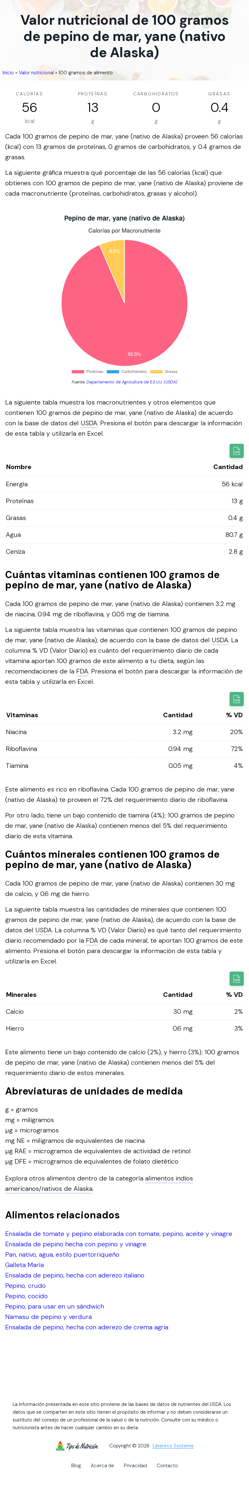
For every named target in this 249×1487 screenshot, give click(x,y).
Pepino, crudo (25, 1285)
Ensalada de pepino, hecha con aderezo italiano (74, 1275)
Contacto (167, 1465)
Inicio (8, 72)
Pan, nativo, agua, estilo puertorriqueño (62, 1254)
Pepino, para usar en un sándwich (54, 1306)
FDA (82, 671)
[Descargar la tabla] (237, 451)
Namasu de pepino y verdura (48, 1316)
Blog (76, 1465)
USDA (89, 423)
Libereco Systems (173, 1446)
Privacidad (135, 1465)
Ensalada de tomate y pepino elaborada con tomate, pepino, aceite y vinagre (118, 1233)
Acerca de (102, 1465)
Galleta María (24, 1265)
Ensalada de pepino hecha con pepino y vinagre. (76, 1244)
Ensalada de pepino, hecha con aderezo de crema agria (86, 1327)
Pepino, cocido (26, 1296)
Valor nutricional (36, 72)
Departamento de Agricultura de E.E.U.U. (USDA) (132, 382)
